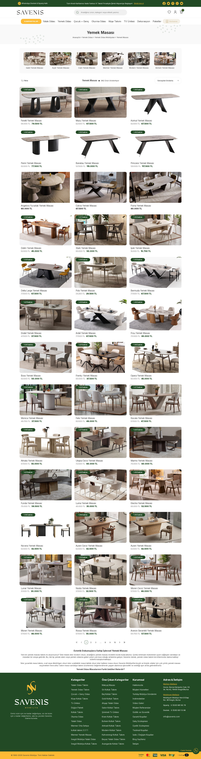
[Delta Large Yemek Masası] (46, 272)
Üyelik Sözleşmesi (141, 726)
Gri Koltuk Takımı (109, 689)
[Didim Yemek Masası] (46, 229)
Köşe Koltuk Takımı (79, 698)
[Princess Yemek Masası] (155, 145)
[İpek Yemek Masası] (155, 229)
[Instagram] (177, 3)
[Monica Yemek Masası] (46, 400)
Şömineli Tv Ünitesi (110, 712)
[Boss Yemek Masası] (46, 357)
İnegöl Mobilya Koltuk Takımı (84, 744)
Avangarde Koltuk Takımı (113, 744)
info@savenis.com (171, 716)
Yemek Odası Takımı (80, 689)
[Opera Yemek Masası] (155, 357)
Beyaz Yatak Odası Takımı (113, 739)
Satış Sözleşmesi (140, 721)
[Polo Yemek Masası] (100, 272)
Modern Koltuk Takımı (111, 730)
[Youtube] (181, 3)
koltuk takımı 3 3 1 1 (79, 730)
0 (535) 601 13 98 (178, 710)
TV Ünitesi (129, 21)
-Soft (179, 755)
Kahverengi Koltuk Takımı (113, 735)
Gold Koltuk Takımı (110, 698)
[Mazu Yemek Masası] (100, 102)
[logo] (30, 12)
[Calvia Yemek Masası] (100, 187)
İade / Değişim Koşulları (143, 735)
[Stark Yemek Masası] (100, 229)
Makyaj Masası (108, 685)
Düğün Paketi (77, 707)
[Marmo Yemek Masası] (155, 442)
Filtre (26, 81)
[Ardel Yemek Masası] (100, 314)
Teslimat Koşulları (140, 730)
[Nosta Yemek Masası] (100, 570)
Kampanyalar (31, 21)
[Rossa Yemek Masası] (100, 612)
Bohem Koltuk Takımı (111, 721)
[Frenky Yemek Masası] (100, 357)
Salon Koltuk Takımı (110, 707)
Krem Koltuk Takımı (110, 717)
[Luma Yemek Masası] (100, 485)
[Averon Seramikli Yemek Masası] (155, 612)
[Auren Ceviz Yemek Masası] (100, 527)
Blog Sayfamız (139, 739)
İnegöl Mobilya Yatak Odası (83, 739)
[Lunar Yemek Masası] (46, 570)
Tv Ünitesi (75, 703)
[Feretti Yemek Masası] (46, 102)
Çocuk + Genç (81, 21)
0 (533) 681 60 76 (178, 705)
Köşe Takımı (115, 21)
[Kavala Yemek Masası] (155, 400)
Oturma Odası (99, 21)
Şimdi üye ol (139, 3)
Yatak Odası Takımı (79, 685)
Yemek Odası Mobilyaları (105, 37)
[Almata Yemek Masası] (46, 442)
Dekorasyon (143, 21)
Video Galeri (138, 703)
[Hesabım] (175, 12)
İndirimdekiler (139, 698)
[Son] (124, 642)
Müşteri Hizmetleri (141, 689)
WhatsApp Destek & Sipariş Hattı (35, 3)
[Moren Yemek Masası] (46, 612)
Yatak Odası (49, 21)
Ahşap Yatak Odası (110, 703)
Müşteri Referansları (142, 707)
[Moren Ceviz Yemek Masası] (155, 570)
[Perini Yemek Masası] (46, 145)
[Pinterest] (172, 3)
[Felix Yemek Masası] (100, 400)
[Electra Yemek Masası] (155, 485)
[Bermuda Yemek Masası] (155, 272)
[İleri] (119, 642)
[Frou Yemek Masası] (155, 314)
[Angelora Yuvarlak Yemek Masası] (46, 187)
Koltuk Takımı (77, 712)
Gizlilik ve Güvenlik (141, 712)
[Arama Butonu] (77, 12)
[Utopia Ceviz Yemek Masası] (100, 442)
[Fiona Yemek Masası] (155, 187)
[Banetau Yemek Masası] (100, 145)
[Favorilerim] (169, 12)
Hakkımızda (138, 685)
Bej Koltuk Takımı (109, 694)
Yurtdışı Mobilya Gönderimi (144, 694)
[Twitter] (168, 3)
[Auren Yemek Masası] (155, 527)
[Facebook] (164, 3)
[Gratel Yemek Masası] (46, 314)
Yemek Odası (64, 21)
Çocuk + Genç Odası (80, 694)
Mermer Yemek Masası (81, 735)
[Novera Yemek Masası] (46, 527)
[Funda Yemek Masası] (46, 485)
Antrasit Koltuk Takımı (111, 726)
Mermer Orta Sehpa (80, 726)
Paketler (157, 21)
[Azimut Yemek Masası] (155, 102)
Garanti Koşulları (140, 717)
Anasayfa (76, 37)
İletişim (136, 744)
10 (115, 642)
